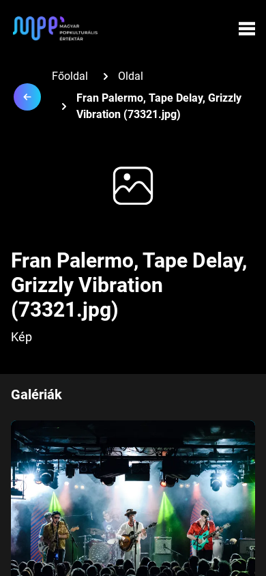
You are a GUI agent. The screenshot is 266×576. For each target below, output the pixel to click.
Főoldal (70, 76)
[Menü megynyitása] (247, 28)
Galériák (36, 394)
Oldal (130, 76)
